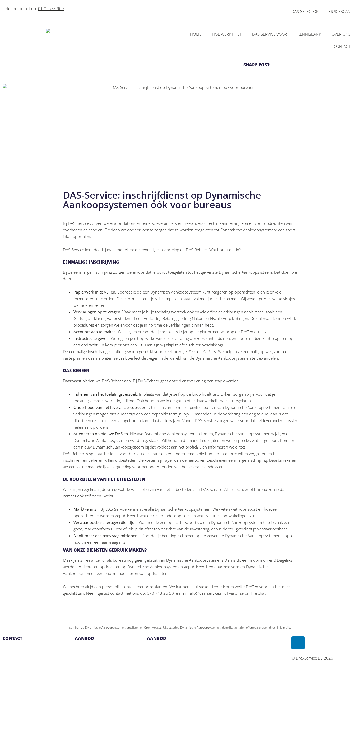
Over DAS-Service (162, 649)
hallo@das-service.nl (205, 593)
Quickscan (84, 649)
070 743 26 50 (160, 593)
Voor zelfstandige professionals (103, 675)
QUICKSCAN (339, 11)
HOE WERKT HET (227, 34)
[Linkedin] (298, 642)
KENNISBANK (309, 34)
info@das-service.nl (20, 662)
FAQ (150, 662)
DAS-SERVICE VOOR (269, 34)
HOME (195, 34)
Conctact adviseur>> (92, 728)
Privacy (153, 675)
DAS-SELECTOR (304, 11)
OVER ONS (341, 34)
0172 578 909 (51, 8)
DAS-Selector (86, 662)
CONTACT (342, 46)
